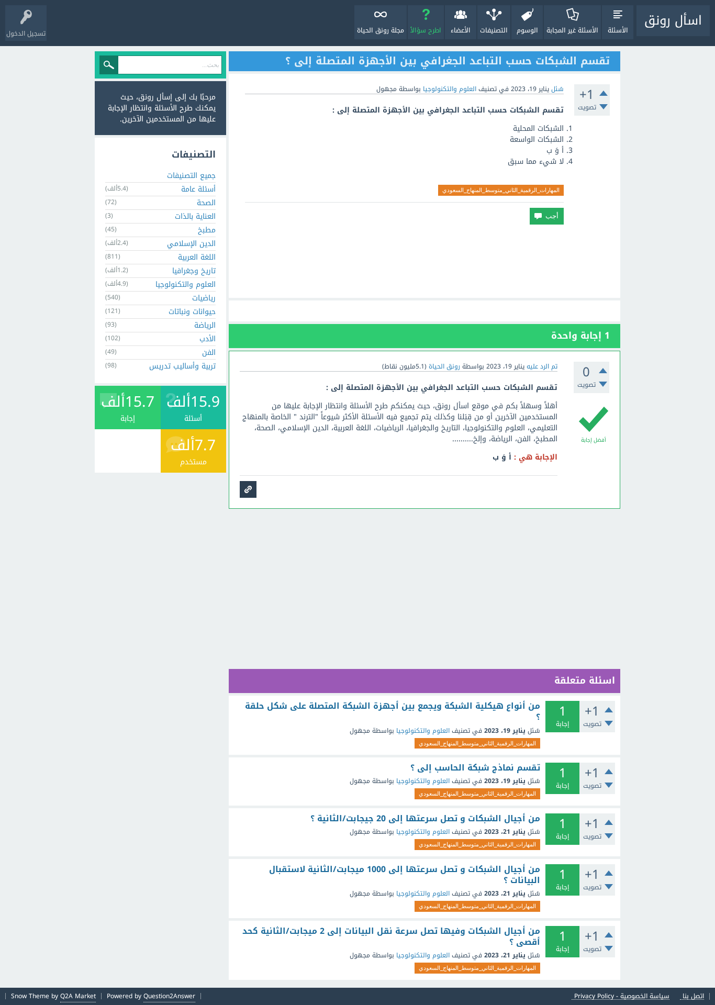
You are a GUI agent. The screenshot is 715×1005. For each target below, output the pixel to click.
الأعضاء (461, 30)
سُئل (557, 89)
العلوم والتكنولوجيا (449, 89)
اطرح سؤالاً (425, 30)
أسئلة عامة (198, 189)
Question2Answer (169, 996)
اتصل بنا (693, 996)
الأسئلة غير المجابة (572, 30)
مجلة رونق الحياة (380, 30)
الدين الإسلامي (191, 244)
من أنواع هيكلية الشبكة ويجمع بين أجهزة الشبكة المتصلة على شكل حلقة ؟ (392, 711)
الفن (209, 352)
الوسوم (527, 30)
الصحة (206, 203)
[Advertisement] (424, 261)
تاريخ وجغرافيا (194, 271)
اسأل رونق (673, 20)
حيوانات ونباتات (192, 312)
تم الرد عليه (542, 366)
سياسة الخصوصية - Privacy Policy (621, 996)
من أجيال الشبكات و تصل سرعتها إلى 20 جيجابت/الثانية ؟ (425, 819)
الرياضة (205, 325)
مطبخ (207, 230)
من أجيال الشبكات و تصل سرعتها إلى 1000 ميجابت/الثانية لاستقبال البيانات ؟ (404, 875)
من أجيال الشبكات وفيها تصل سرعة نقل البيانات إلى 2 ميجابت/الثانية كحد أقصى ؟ (391, 936)
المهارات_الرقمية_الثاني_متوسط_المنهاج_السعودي (501, 190)
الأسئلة (618, 30)
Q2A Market (78, 996)
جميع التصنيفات (191, 176)
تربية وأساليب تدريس (182, 366)
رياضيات (204, 298)
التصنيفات (494, 30)
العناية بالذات (195, 216)
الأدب (207, 339)
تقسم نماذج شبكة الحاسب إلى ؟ (475, 768)
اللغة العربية (197, 257)
